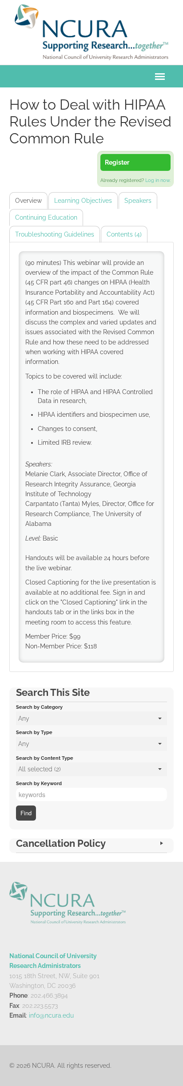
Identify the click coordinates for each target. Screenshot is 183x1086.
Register (117, 162)
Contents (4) (124, 234)
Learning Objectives (83, 200)
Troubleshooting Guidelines (54, 234)
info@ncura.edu (51, 1015)
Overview (28, 200)
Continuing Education (46, 217)
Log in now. (158, 180)
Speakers (137, 200)
